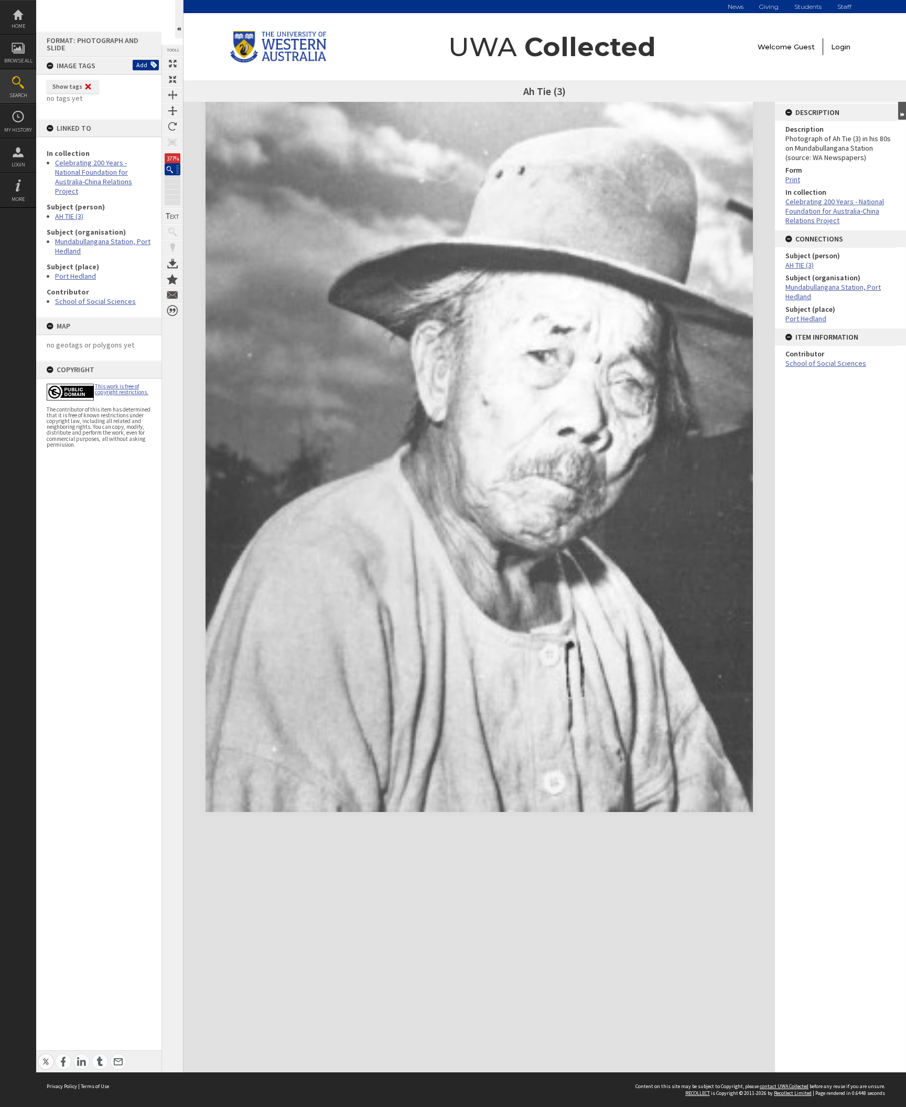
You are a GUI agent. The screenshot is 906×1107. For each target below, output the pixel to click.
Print (792, 179)
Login (18, 164)
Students (808, 6)
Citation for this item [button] (172, 311)
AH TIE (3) (69, 216)
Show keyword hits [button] (172, 232)
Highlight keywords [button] (172, 248)
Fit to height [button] (172, 111)
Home (18, 26)
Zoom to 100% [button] (172, 142)
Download (172, 263)
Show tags (67, 86)
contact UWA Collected (784, 1086)
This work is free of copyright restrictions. (121, 389)
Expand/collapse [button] (902, 111)
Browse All (18, 60)
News (735, 6)
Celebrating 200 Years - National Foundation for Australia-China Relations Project (93, 177)
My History (18, 129)
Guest (804, 47)
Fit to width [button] (172, 95)
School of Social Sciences (95, 301)
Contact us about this (172, 295)
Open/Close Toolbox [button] (179, 19)
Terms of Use (95, 1086)
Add (141, 65)
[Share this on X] (46, 1055)
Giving (769, 6)
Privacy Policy (62, 1086)
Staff (844, 6)
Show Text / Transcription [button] (172, 216)
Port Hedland (75, 276)
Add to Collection (172, 279)
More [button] (18, 199)
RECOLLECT (697, 1093)
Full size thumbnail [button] (172, 63)
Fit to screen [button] (172, 79)
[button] (172, 169)
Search (18, 95)
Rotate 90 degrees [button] (172, 126)
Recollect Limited (793, 1093)
